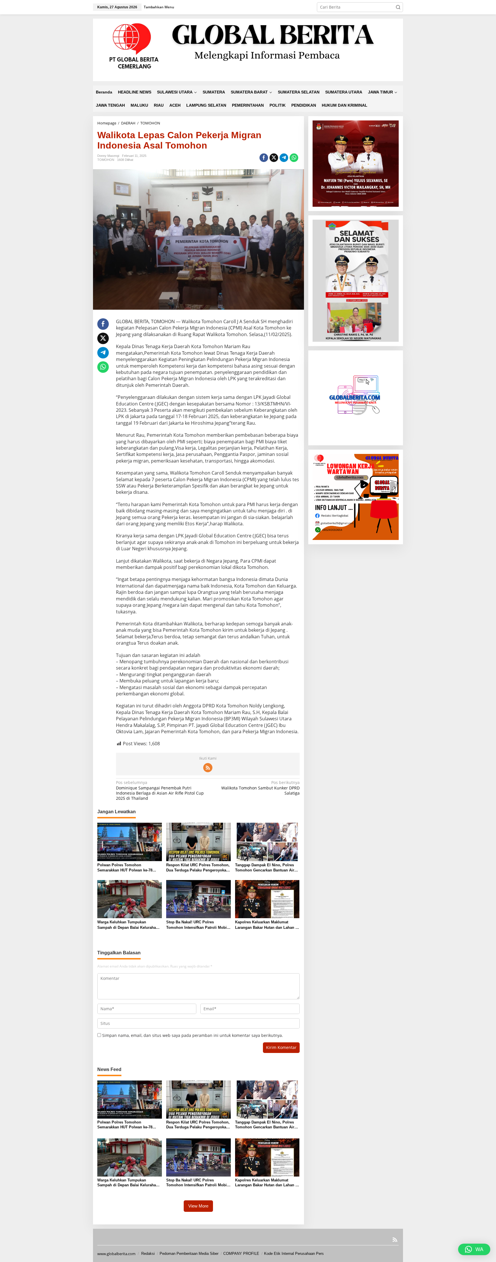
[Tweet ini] (274, 157)
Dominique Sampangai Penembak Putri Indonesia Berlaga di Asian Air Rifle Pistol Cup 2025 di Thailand (160, 790)
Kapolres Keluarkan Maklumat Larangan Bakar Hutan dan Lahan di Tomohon (267, 925)
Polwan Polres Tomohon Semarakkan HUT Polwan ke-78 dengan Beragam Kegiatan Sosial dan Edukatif (126, 868)
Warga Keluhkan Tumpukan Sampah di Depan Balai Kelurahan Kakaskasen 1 (127, 925)
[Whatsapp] (294, 157)
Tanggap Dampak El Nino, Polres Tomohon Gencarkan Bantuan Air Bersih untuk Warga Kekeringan (264, 868)
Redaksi (148, 1253)
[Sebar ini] (263, 157)
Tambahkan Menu (159, 7)
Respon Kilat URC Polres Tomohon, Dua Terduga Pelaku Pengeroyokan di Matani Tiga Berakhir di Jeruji (198, 868)
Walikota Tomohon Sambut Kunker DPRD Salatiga (260, 787)
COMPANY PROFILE (241, 1253)
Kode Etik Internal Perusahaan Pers (294, 1253)
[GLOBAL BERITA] (248, 49)
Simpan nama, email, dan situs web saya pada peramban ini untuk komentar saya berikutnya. (192, 1035)
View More (198, 1206)
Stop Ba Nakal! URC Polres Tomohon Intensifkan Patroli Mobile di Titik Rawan (198, 925)
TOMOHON (105, 159)
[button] (398, 7)
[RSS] (207, 767)
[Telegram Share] (284, 157)
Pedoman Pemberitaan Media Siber (189, 1253)
